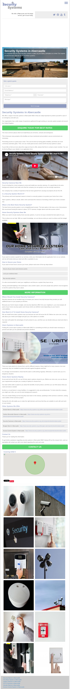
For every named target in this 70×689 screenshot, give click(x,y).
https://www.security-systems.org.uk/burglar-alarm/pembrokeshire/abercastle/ (42, 426)
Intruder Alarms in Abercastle (11, 685)
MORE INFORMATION (35, 292)
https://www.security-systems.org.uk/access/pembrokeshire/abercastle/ (45, 430)
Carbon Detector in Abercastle (12, 681)
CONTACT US (35, 447)
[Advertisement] (35, 33)
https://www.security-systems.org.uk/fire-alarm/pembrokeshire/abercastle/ (41, 409)
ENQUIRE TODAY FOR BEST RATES (35, 128)
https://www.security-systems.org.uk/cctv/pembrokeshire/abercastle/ (41, 421)
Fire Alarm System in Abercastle (12, 679)
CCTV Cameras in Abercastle (11, 683)
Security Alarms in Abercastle (11, 678)
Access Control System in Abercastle (13, 687)
